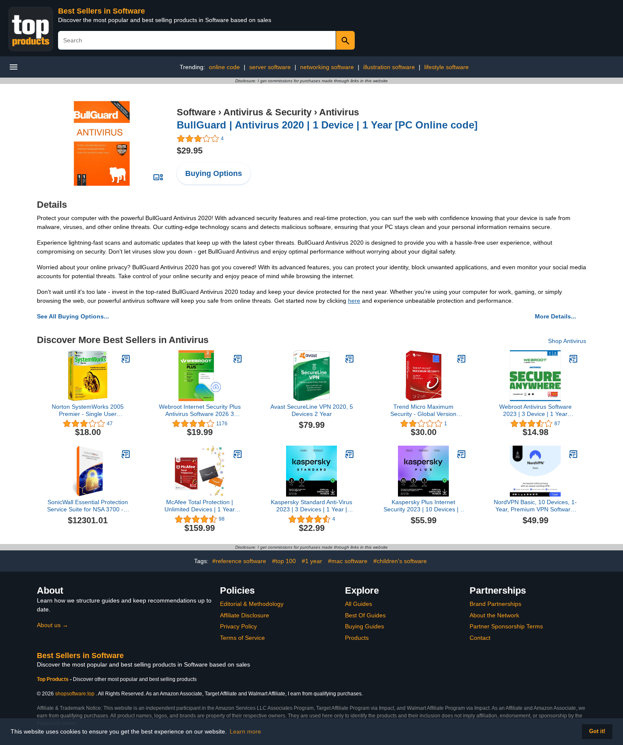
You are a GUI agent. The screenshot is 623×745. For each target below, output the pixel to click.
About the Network (494, 615)
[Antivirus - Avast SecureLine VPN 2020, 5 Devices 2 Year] (349, 358)
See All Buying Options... (73, 316)
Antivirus (339, 112)
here (354, 300)
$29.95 (190, 150)
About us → (52, 625)
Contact (480, 637)
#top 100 (284, 561)
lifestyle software (446, 67)
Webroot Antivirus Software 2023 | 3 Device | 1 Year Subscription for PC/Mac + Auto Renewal (535, 410)
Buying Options (213, 173)
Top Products (53, 679)
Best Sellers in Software (101, 11)
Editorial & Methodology (252, 603)
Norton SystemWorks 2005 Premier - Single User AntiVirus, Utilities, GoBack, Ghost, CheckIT (88, 410)
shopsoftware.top (75, 694)
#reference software (239, 561)
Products (357, 637)
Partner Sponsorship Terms (506, 626)
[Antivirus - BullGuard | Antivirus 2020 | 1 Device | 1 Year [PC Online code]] (102, 143)
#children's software (400, 561)
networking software (327, 67)
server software (270, 67)
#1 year (312, 561)
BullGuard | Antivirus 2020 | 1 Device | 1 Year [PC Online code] (327, 125)
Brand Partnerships (495, 603)
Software (196, 112)
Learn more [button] (245, 731)
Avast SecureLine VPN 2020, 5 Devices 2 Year (311, 410)
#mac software (347, 561)
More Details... (555, 316)
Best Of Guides (365, 615)
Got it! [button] (597, 731)
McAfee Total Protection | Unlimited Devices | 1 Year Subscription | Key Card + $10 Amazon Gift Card (200, 506)
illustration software (389, 67)
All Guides (358, 603)
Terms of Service (242, 637)
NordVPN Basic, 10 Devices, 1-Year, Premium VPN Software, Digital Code (535, 506)
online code (224, 67)
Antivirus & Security (267, 112)
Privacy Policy (238, 626)
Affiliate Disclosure (244, 615)
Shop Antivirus (567, 341)
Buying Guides (364, 626)
